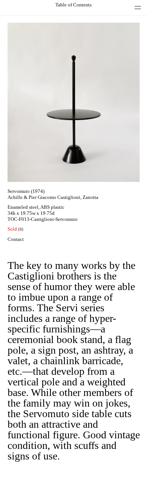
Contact (16, 239)
